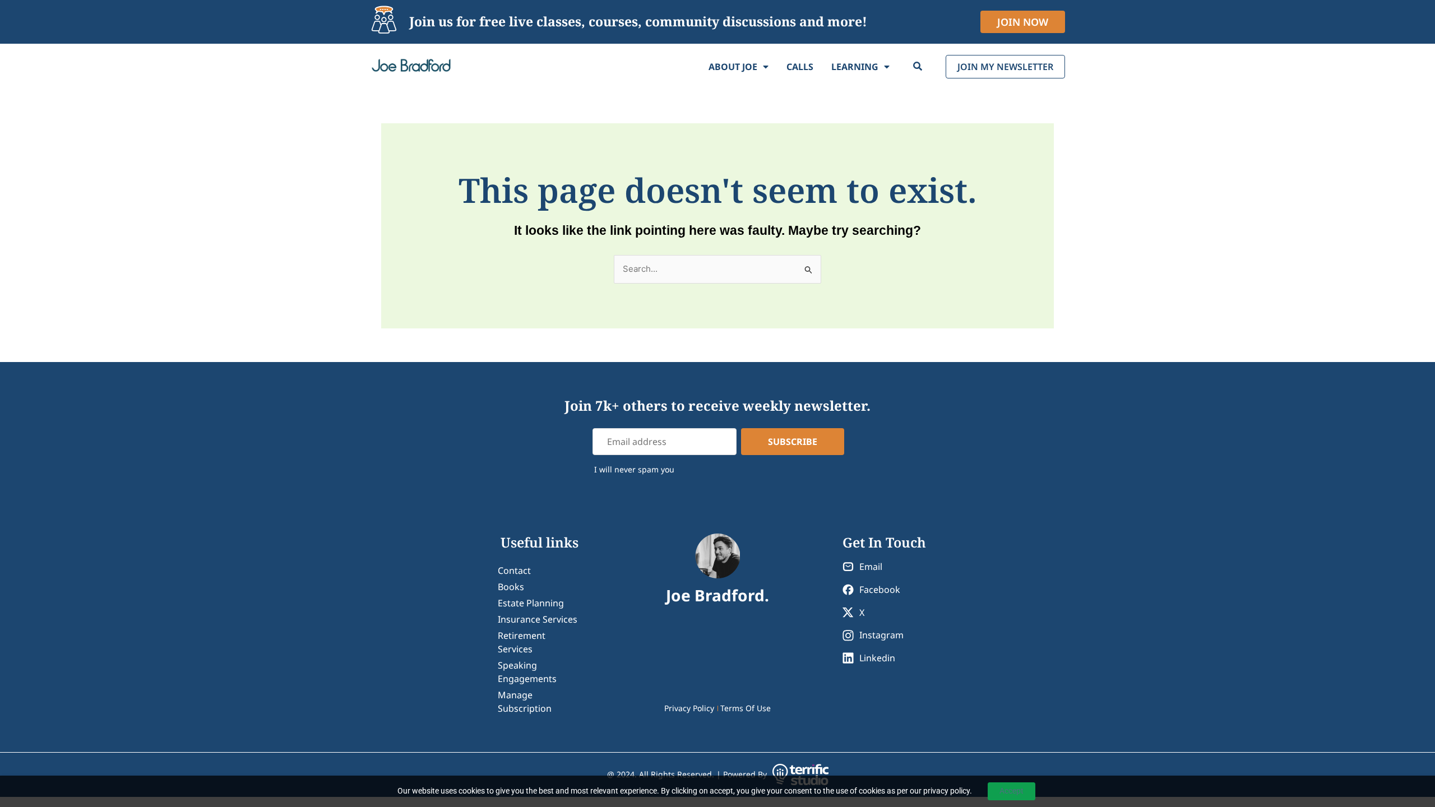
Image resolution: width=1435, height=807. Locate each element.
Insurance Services (537, 619)
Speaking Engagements (527, 672)
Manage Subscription (525, 702)
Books (511, 587)
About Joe (733, 67)
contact (514, 570)
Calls (799, 67)
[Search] (918, 67)
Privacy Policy (689, 708)
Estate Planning (531, 603)
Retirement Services (521, 642)
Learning (854, 67)
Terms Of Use (745, 708)
